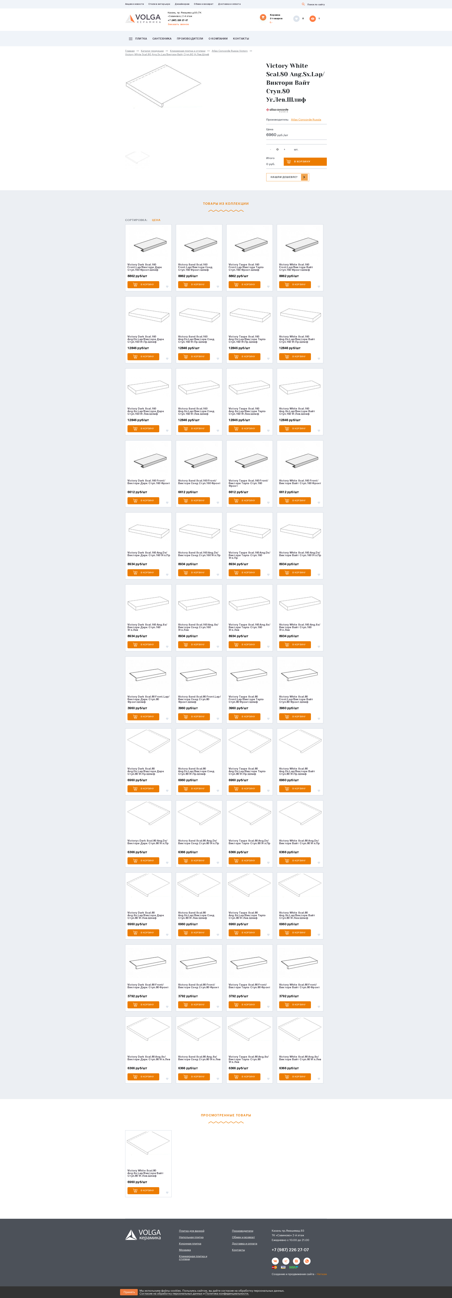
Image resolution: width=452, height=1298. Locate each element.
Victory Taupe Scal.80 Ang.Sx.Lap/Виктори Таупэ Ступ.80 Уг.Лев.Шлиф (247, 915)
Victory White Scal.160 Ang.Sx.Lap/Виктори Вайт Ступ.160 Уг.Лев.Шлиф (297, 411)
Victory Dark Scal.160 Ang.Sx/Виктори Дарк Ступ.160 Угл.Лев (147, 627)
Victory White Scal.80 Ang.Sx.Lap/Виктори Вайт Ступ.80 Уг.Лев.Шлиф (167, 54)
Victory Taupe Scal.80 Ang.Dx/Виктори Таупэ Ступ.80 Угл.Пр (249, 842)
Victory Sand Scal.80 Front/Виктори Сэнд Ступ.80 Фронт (198, 986)
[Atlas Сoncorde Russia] (277, 110)
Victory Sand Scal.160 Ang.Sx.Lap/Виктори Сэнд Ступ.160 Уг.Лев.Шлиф (196, 411)
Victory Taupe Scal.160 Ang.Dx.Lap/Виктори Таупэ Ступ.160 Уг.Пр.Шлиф (247, 339)
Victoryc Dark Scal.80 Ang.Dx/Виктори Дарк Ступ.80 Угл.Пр (148, 842)
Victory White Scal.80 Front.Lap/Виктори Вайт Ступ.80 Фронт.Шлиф (296, 699)
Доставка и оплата (229, 4)
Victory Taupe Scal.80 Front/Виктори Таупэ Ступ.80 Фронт (249, 986)
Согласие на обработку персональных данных (170, 1293)
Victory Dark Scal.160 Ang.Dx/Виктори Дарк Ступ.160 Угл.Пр (148, 554)
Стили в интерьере (159, 4)
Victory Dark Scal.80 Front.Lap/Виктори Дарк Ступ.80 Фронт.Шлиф (148, 699)
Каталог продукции (152, 51)
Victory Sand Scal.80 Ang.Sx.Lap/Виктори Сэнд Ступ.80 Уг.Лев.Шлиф (196, 915)
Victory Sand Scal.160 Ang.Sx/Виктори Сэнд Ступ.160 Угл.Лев (198, 627)
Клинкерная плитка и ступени (187, 51)
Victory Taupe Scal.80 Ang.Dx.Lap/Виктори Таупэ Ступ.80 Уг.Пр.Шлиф (247, 771)
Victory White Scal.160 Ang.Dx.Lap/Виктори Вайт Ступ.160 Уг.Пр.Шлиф (297, 339)
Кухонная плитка (190, 1243)
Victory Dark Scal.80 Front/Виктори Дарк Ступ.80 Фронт (148, 986)
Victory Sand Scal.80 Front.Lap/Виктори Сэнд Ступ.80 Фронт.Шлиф (199, 699)
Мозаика (185, 1250)
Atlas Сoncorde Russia (306, 119)
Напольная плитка (191, 1237)
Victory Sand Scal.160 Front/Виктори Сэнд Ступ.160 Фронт (199, 482)
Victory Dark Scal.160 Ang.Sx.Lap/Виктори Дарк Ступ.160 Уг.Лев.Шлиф (145, 411)
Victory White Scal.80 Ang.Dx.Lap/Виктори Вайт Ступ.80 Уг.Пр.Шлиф (297, 771)
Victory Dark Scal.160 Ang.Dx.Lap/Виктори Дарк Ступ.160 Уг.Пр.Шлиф (145, 339)
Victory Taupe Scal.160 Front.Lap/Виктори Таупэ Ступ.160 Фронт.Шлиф (246, 267)
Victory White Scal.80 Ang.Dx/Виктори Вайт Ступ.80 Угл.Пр (299, 842)
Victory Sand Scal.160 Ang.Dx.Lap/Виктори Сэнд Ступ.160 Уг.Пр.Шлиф (196, 339)
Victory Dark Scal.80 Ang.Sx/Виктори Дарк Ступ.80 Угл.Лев (148, 1058)
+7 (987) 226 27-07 (178, 20)
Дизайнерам (182, 4)
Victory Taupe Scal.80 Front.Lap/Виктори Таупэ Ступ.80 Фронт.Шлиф (246, 699)
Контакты (241, 39)
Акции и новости (134, 4)
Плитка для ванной (191, 1231)
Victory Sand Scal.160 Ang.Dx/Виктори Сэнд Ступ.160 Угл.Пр (199, 554)
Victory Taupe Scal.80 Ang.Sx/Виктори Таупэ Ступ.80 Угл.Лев (249, 1059)
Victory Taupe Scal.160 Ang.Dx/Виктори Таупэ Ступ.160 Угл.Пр (249, 555)
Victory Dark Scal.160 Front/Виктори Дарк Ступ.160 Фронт (148, 482)
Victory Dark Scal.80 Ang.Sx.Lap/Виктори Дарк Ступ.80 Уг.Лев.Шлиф (145, 915)
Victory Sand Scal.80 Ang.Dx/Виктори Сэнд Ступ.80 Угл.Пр (198, 842)
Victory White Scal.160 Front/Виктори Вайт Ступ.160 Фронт (300, 482)
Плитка (141, 39)
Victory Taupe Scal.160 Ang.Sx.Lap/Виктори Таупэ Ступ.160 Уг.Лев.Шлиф (247, 411)
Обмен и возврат (203, 4)
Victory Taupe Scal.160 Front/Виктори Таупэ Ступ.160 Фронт (248, 483)
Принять (129, 1292)
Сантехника (161, 39)
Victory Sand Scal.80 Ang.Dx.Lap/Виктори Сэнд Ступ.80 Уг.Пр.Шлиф (196, 771)
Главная (130, 51)
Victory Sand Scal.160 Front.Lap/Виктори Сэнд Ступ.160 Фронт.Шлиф (195, 267)
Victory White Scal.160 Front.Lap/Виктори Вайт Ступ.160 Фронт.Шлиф (296, 267)
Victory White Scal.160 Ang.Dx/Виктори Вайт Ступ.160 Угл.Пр (300, 554)
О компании (218, 39)
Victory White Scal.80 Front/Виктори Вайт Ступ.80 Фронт (299, 986)
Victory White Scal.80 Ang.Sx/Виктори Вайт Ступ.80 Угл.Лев (300, 1058)
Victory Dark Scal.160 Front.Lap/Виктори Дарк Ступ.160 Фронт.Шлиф (144, 267)
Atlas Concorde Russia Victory (230, 51)
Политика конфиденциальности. (227, 1293)
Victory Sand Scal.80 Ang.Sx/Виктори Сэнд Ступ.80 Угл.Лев (199, 1058)
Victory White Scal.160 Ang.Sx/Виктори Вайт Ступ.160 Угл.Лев (299, 627)
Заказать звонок (178, 24)
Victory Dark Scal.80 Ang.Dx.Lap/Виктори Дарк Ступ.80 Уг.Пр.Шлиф (145, 771)
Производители (190, 39)
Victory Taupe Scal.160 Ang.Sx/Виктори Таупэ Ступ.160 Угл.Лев (249, 627)
